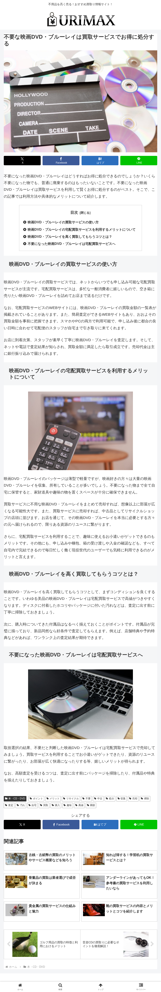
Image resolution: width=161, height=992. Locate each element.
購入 (57, 805)
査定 (10, 805)
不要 (88, 798)
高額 (92, 805)
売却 (134, 798)
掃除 (146, 798)
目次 (74, 212)
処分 (111, 798)
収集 (123, 798)
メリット (54, 798)
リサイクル (72, 798)
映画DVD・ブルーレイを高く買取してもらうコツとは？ (70, 236)
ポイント (38, 798)
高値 (80, 805)
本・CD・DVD (16, 798)
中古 (99, 798)
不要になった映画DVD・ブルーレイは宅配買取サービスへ (72, 243)
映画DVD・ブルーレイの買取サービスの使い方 (63, 222)
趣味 (69, 805)
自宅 (33, 805)
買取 (45, 805)
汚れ (22, 805)
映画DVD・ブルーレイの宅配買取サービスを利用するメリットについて (82, 229)
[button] (138, 699)
